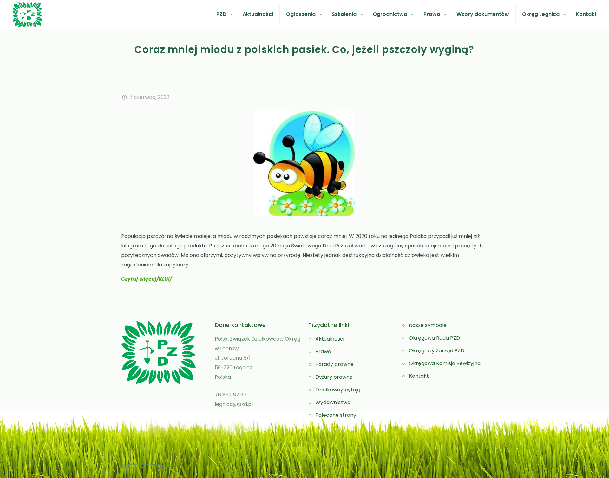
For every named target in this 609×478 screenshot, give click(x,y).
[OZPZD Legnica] (27, 14)
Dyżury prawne (334, 377)
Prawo (323, 351)
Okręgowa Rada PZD (434, 338)
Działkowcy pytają (338, 389)
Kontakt (419, 376)
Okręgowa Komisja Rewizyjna (445, 363)
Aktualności (329, 339)
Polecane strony (335, 415)
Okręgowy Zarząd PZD (436, 350)
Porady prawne (334, 364)
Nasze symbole (428, 325)
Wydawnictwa (332, 402)
